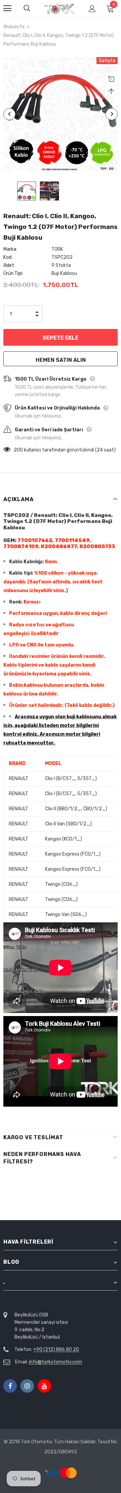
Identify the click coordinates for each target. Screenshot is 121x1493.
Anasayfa (14, 27)
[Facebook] (10, 1386)
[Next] (112, 114)
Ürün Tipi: (13, 273)
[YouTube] (44, 1386)
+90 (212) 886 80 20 (56, 1349)
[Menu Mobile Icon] (7, 8)
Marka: (10, 249)
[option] (60, 114)
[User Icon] (92, 8)
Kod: (7, 257)
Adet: (9, 265)
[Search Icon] (34, 8)
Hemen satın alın (61, 360)
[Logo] (60, 8)
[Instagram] (27, 1386)
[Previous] (9, 114)
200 (18, 450)
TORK (57, 249)
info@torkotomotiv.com (55, 1362)
